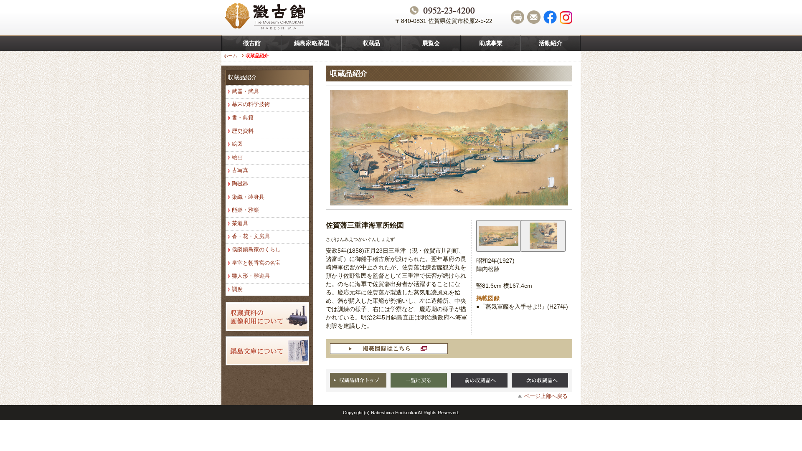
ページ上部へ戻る (546, 396)
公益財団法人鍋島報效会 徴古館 (266, 17)
